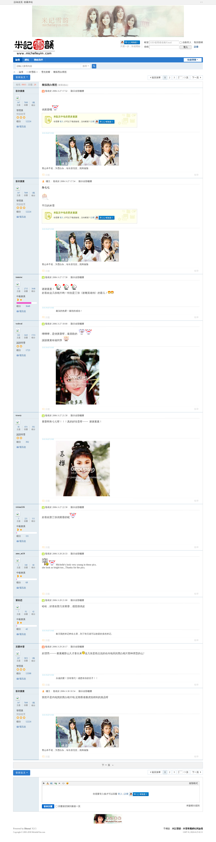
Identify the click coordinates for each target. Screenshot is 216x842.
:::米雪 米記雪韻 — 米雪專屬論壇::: (14, 72)
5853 (26, 658)
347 (18, 102)
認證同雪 (20, 343)
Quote (59, 783)
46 (18, 427)
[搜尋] (94, 66)
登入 (62, 121)
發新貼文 (21, 77)
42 (33, 612)
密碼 (146, 47)
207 (18, 658)
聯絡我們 (38, 60)
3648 (33, 289)
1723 (33, 335)
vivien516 (20, 507)
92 (26, 612)
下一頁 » (108, 765)
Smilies (67, 783)
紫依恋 (19, 600)
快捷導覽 (191, 60)
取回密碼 (198, 42)
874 (26, 427)
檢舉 (196, 175)
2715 (26, 289)
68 (33, 565)
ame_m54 (20, 553)
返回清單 (156, 77)
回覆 (47, 175)
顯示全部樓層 (77, 91)
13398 (28, 673)
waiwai (19, 323)
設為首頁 (18, 2)
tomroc (19, 277)
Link (55, 783)
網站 (27, 60)
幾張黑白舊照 (60, 72)
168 (26, 565)
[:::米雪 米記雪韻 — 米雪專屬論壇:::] (37, 47)
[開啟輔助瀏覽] (198, 2)
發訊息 (22, 126)
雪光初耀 (45, 72)
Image (51, 783)
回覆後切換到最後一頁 (69, 806)
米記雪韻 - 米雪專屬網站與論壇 (187, 828)
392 (33, 427)
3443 (26, 335)
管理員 (19, 110)
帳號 (146, 42)
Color (47, 783)
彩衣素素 (20, 91)
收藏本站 (28, 2)
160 (18, 335)
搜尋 (85, 66)
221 (26, 518)
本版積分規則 (193, 805)
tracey (19, 415)
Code (63, 783)
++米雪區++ (32, 72)
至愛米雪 (20, 647)
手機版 (166, 828)
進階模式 (193, 783)
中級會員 (20, 296)
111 (33, 518)
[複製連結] (63, 85)
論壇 (17, 60)
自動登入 (186, 42)
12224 (28, 121)
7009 (26, 102)
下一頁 (195, 77)
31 (18, 289)
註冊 (196, 47)
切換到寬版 (201, 2)
